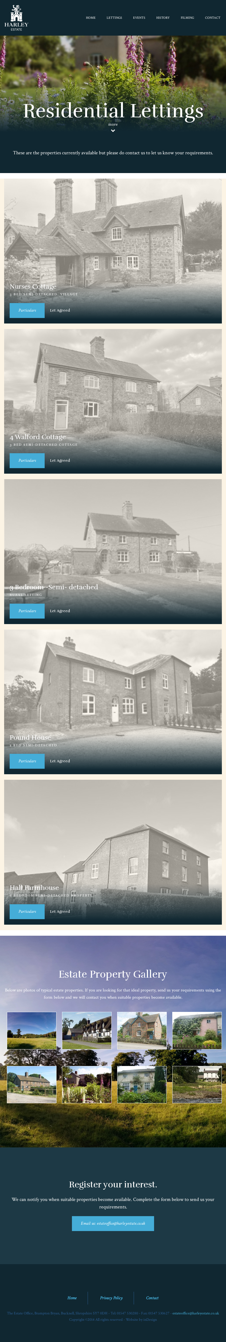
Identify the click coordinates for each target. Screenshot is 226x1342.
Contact (212, 18)
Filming (187, 18)
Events (139, 18)
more (113, 124)
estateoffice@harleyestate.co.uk (196, 1313)
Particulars (27, 310)
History (163, 18)
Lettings (114, 18)
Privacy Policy (111, 1298)
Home (91, 18)
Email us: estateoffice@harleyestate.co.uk (113, 1223)
